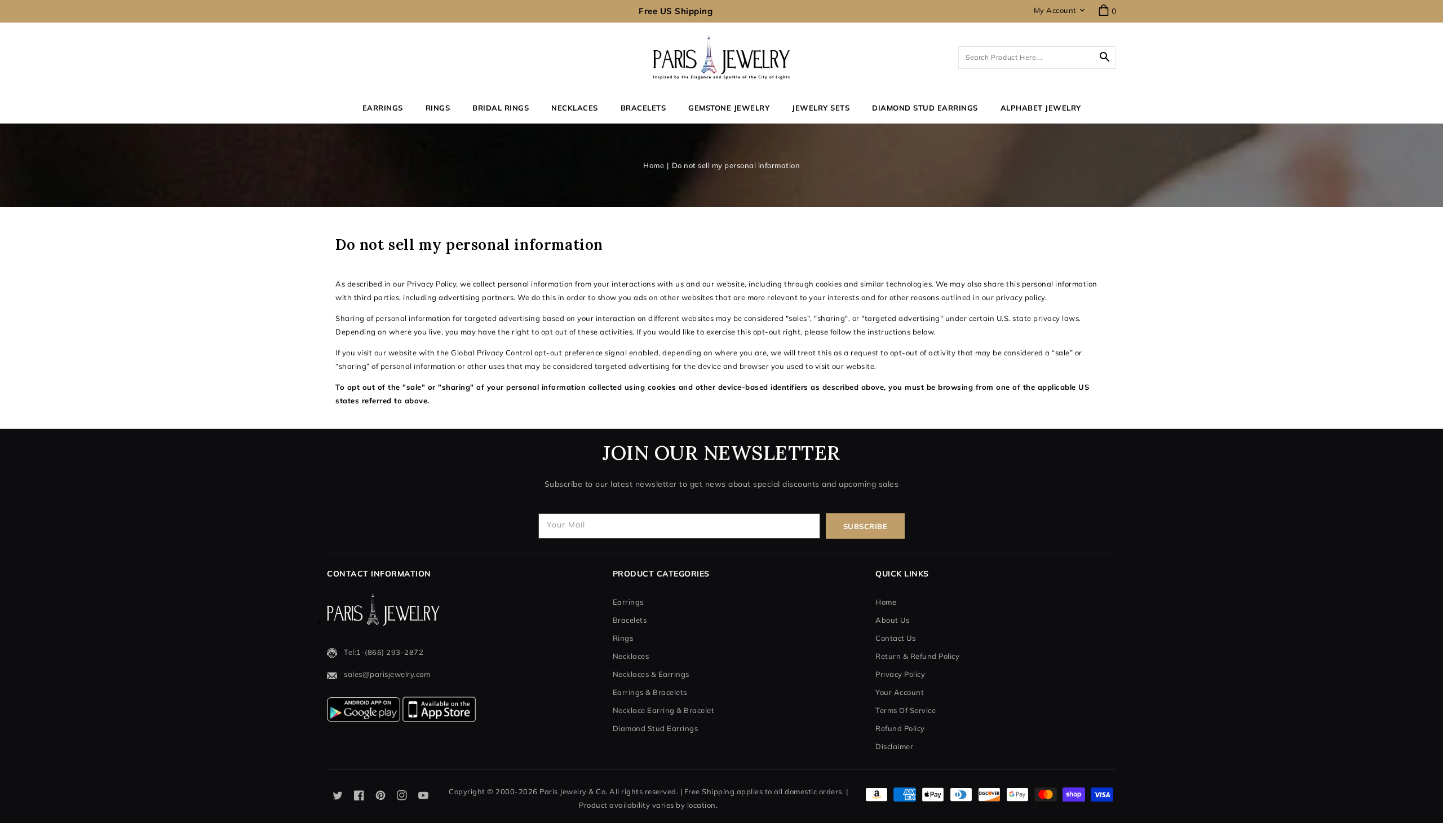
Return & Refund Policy (917, 656)
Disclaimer (894, 746)
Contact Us (895, 637)
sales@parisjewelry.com (387, 674)
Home (653, 165)
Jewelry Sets (820, 107)
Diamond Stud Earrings (655, 728)
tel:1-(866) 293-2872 (383, 652)
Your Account (899, 692)
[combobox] (1037, 57)
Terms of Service (905, 710)
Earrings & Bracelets (650, 692)
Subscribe (865, 526)
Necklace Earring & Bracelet (664, 710)
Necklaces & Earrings (651, 674)
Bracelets (643, 107)
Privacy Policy (900, 674)
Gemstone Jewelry (728, 107)
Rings (438, 107)
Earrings (382, 107)
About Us (892, 619)
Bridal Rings (500, 107)
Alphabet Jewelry (1041, 107)
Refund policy (900, 728)
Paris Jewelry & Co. (573, 791)
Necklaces (574, 107)
